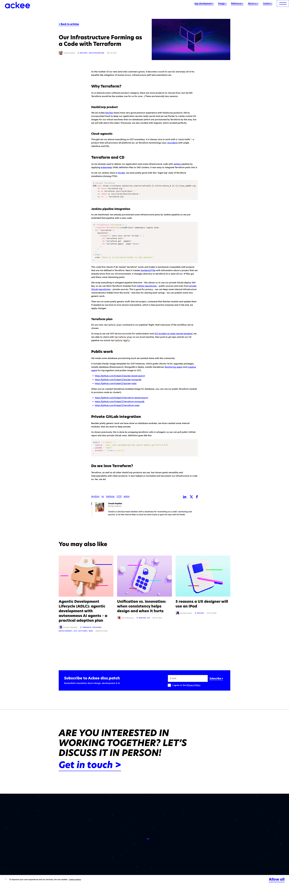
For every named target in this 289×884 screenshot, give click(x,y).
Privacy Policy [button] (193, 685)
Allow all (276, 879)
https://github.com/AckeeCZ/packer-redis (115, 383)
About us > (253, 3)
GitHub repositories (147, 286)
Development (65, 631)
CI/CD (119, 496)
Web (91, 631)
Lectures (82, 631)
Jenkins (177, 164)
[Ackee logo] (17, 5)
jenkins (127, 496)
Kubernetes (106, 167)
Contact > (267, 3)
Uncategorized (96, 53)
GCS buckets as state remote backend (173, 333)
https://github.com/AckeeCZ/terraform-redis (117, 405)
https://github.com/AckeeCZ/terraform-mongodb (119, 401)
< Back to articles (69, 24)
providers (172, 142)
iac (102, 496)
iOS (75, 631)
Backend (97, 627)
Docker (121, 172)
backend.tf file (148, 270)
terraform (95, 496)
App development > (204, 3)
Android (87, 627)
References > (237, 3)
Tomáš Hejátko (115, 503)
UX (148, 618)
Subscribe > (216, 678)
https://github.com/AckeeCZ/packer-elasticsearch (120, 375)
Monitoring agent (173, 367)
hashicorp (110, 496)
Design (142, 618)
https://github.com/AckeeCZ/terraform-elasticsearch (121, 397)
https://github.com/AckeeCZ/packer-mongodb (118, 379)
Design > (222, 3)
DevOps (84, 53)
